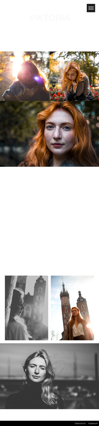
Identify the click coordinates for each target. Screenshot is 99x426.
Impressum (93, 423)
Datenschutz (80, 423)
